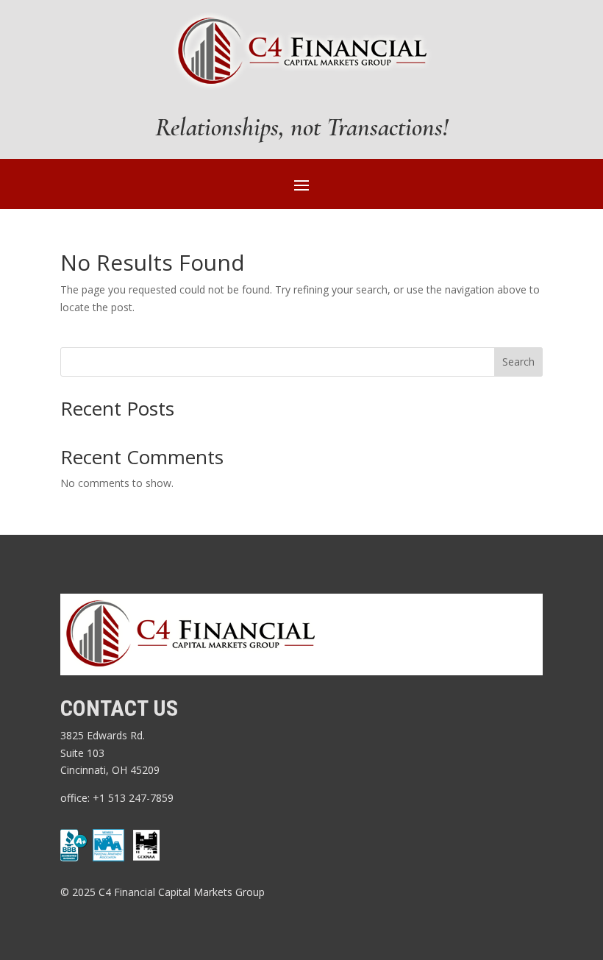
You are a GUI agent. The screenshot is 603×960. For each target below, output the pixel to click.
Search (518, 362)
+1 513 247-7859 (134, 798)
